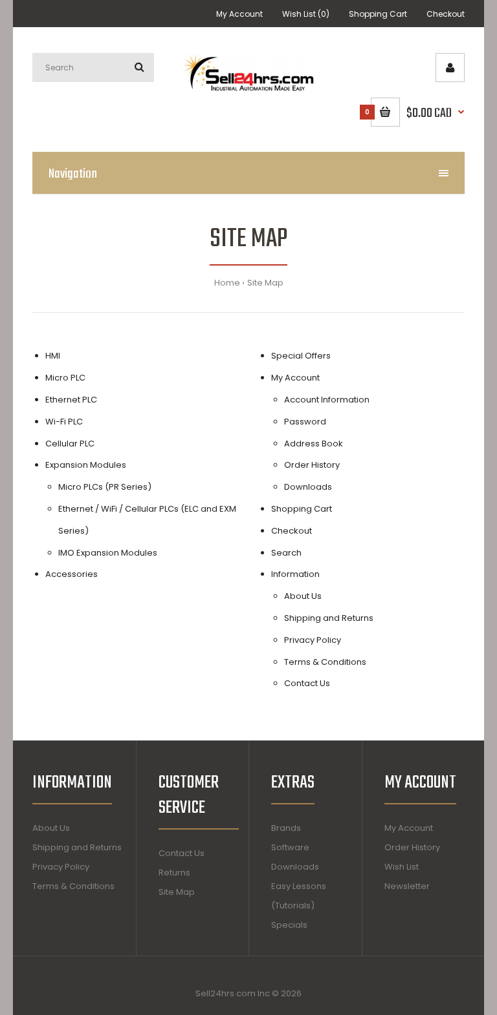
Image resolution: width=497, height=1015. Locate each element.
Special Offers (301, 356)
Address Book (313, 443)
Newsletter (407, 886)
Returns (174, 872)
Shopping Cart (378, 13)
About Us (303, 596)
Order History (312, 465)
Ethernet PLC (71, 399)
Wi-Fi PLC (64, 421)
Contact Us (307, 683)
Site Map (265, 283)
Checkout (445, 13)
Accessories (71, 574)
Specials (289, 925)
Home (227, 283)
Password (305, 421)
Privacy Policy (312, 640)
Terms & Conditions (325, 662)
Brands (286, 828)
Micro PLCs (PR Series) (104, 487)
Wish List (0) (305, 13)
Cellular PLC (69, 443)
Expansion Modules (85, 465)
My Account (239, 13)
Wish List (401, 867)
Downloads (308, 487)
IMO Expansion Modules (107, 553)
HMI (52, 356)
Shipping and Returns (328, 618)
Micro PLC (65, 377)
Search (286, 553)
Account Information (327, 399)
